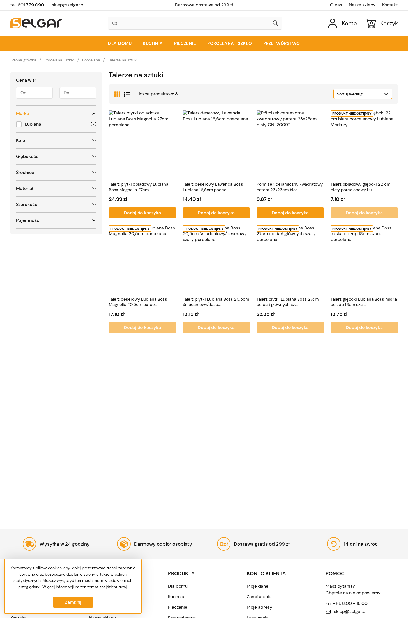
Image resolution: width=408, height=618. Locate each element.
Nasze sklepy (362, 5)
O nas (336, 5)
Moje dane (257, 586)
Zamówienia (259, 596)
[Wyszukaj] (275, 23)
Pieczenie (185, 43)
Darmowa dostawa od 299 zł (204, 5)
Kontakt (390, 5)
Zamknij (73, 602)
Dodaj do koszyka (142, 213)
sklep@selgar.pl (68, 5)
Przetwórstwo (281, 43)
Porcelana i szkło (229, 43)
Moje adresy (259, 607)
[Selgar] (36, 23)
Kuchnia (153, 43)
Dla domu (120, 43)
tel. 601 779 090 (27, 5)
